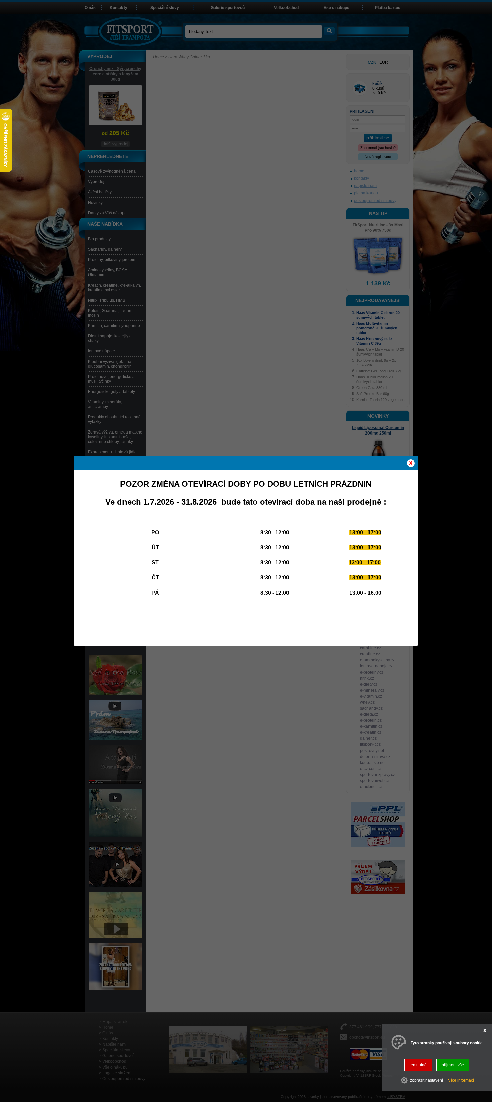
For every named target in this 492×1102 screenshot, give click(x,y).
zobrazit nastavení (426, 1080)
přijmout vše (453, 1064)
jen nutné (418, 1064)
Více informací (461, 1080)
